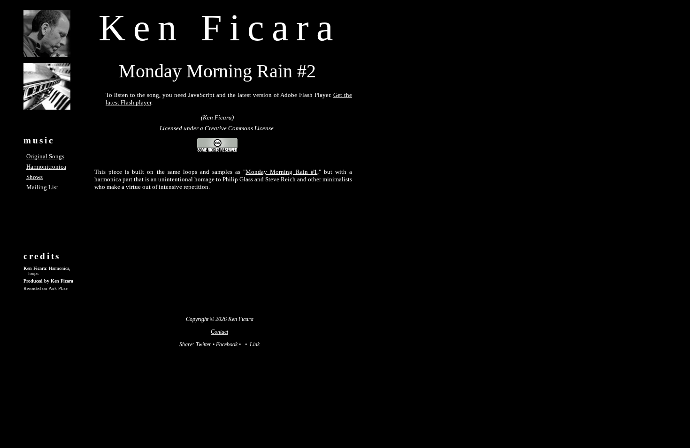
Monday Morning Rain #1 (281, 171)
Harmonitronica (46, 166)
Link (255, 344)
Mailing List (42, 187)
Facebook (227, 344)
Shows (34, 176)
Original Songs (45, 156)
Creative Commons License (239, 128)
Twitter (203, 344)
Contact (219, 332)
